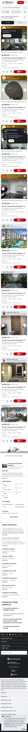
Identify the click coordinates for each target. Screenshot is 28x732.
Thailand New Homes (6, 707)
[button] (6, 478)
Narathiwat (11, 558)
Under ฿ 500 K (5, 551)
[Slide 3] (13, 48)
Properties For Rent (6, 703)
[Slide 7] (18, 246)
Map (21, 22)
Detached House (13, 531)
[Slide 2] (11, 48)
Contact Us (4, 641)
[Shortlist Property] (24, 33)
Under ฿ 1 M (12, 551)
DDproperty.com (5, 679)
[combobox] (13, 7)
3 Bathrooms (13, 580)
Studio (3, 565)
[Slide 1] (10, 246)
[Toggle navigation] (25, 2)
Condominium (5, 531)
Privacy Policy (7, 723)
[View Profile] (14, 28)
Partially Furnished (15, 595)
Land (21, 533)
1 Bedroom (9, 565)
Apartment (4, 533)
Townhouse (20, 531)
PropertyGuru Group (6, 638)
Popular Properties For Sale (8, 711)
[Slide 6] (16, 420)
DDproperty (4, 696)
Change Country (5, 645)
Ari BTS (10, 587)
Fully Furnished (5, 595)
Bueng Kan (4, 558)
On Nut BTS (4, 587)
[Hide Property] (21, 82)
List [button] (8, 22)
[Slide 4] (14, 48)
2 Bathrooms (5, 580)
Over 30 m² (4, 573)
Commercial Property (13, 533)
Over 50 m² (11, 573)
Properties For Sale (6, 700)
